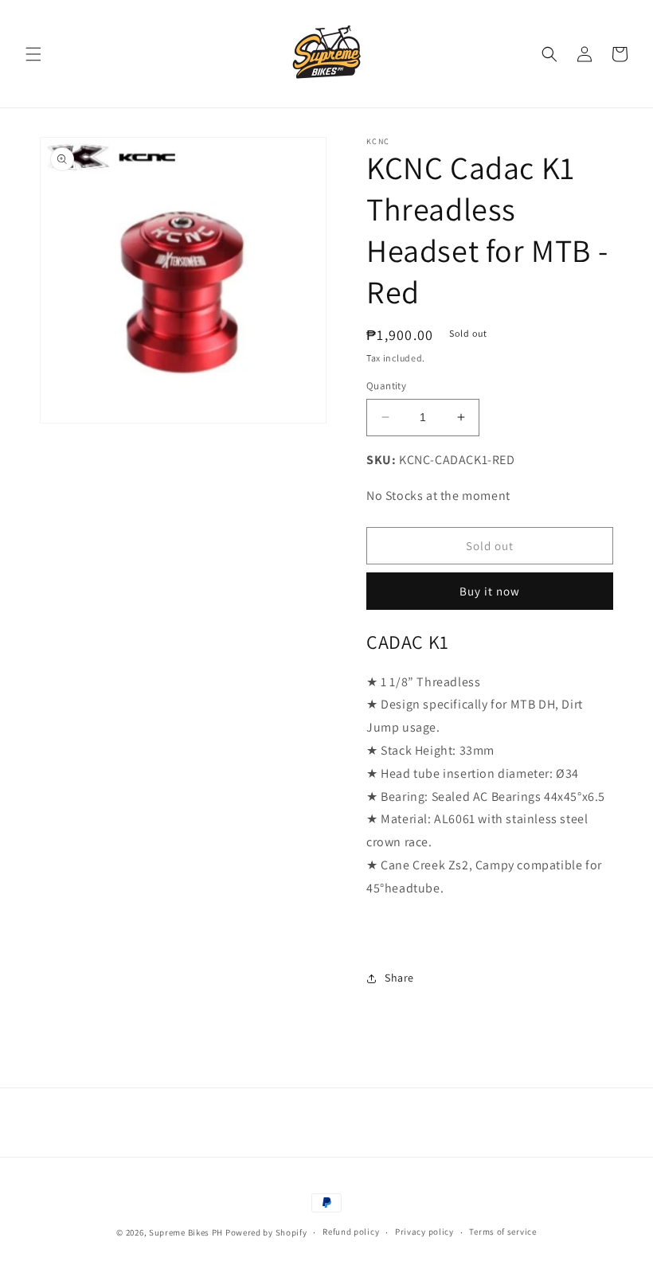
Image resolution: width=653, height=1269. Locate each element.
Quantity (386, 385)
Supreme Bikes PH (186, 1232)
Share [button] (399, 977)
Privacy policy (424, 1231)
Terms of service (502, 1231)
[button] (33, 54)
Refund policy (351, 1231)
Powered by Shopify (266, 1232)
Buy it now (489, 591)
